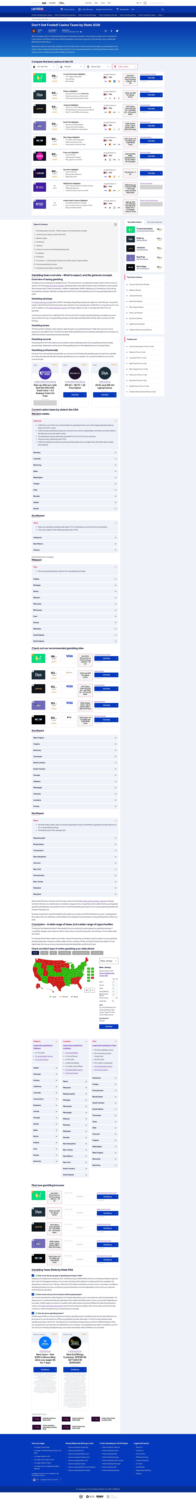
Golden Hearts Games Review (149, 200)
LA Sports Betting (71, 1053)
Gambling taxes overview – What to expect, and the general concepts (61, 231)
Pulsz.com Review (145, 152)
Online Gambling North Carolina (112, 1460)
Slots (109, 3)
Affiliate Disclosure (142, 1457)
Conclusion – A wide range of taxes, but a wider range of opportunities (62, 260)
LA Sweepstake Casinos (74, 1070)
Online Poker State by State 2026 (108, 1419)
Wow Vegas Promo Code (104, 1256)
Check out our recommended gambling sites (52, 249)
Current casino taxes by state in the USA (51, 234)
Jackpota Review (145, 105)
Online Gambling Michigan (87, 15)
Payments (88, 3)
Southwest (40, 242)
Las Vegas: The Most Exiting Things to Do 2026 (47, 1452)
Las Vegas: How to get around (44, 1460)
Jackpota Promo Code (104, 1224)
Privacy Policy (140, 1454)
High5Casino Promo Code (139, 386)
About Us (139, 1447)
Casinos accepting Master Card (78, 1454)
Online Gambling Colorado (108, 15)
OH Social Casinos (101, 1070)
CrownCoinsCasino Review (148, 74)
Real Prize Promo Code (104, 1241)
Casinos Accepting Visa (76, 1451)
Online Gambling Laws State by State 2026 (50, 1427)
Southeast (40, 253)
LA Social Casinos (71, 1073)
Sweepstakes (124, 9)
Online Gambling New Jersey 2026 (106, 974)
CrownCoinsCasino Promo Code (106, 1193)
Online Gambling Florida (110, 1451)
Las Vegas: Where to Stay (42, 1463)
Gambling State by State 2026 (49, 1419)
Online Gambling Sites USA (40, 19)
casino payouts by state (43, 302)
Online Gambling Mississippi (111, 1464)
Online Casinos (69, 9)
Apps (96, 3)
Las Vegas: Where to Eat (42, 1456)
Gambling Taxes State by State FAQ (49, 268)
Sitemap (139, 1474)
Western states (41, 238)
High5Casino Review (146, 183)
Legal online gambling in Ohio (104, 1045)
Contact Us (139, 1451)
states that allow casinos (58, 308)
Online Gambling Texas (109, 1454)
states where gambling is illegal (94, 901)
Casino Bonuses (87, 9)
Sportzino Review (145, 169)
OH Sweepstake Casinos (103, 1066)
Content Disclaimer (142, 1460)
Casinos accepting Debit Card (78, 1460)
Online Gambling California (111, 1447)
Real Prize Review (145, 122)
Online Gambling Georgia (110, 1457)
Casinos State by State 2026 (78, 1419)
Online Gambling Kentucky (110, 1470)
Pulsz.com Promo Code (138, 375)
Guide (103, 3)
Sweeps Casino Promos (104, 9)
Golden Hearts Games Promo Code (142, 392)
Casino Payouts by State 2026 (78, 1427)
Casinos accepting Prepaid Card (78, 1457)
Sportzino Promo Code (137, 380)
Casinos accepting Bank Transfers (79, 1470)
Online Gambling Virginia (147, 15)
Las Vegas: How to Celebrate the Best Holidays (46, 1467)
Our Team (139, 1464)
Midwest (39, 246)
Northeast (40, 257)
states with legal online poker (51, 1306)
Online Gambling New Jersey (42, 15)
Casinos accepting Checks (76, 1464)
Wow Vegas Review (145, 137)
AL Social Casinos (41, 1059)
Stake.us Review (145, 91)
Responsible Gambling (143, 1470)
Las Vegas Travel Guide (41, 1447)
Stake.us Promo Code (103, 1209)
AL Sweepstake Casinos (44, 1056)
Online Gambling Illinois (128, 15)
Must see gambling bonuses (46, 264)
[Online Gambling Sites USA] (45, 9)
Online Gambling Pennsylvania (65, 15)
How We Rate (140, 1467)
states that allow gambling (54, 286)
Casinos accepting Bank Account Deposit (81, 1467)
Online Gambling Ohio (109, 1467)
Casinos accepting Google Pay (78, 1447)
